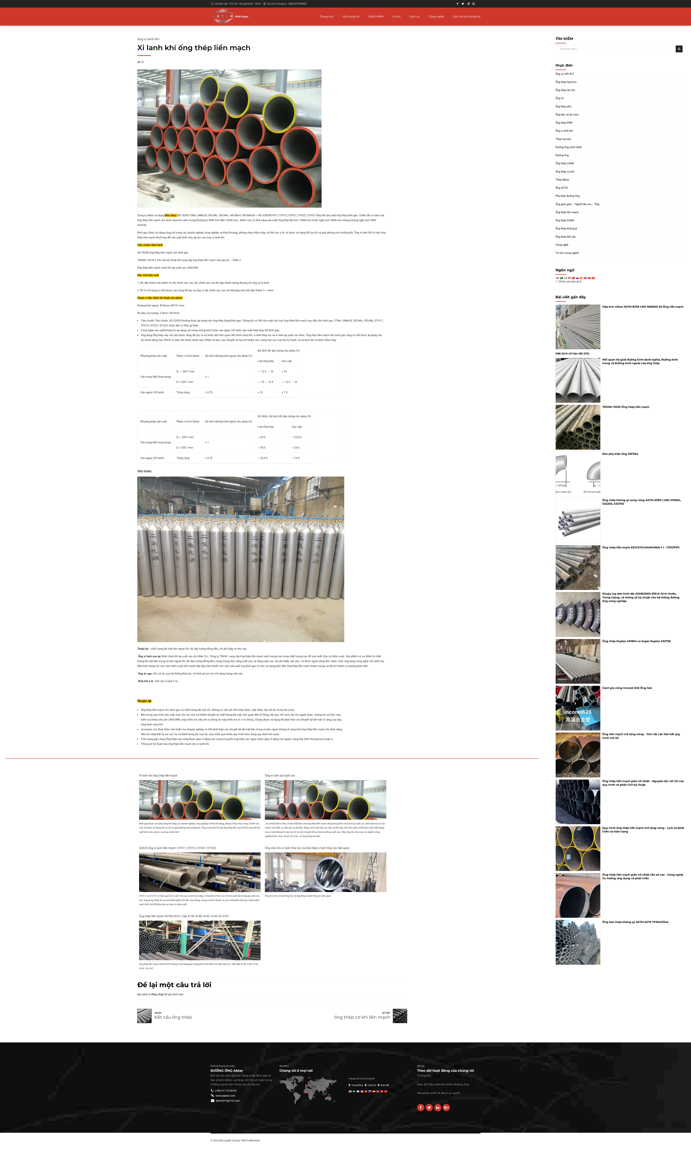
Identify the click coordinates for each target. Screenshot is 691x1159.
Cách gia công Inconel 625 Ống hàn (627, 688)
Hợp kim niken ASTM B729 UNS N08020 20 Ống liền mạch (642, 306)
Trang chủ (326, 16)
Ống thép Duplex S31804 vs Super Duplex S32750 (636, 641)
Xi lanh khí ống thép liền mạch (158, 775)
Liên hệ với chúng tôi (466, 16)
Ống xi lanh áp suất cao (280, 775)
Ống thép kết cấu (565, 236)
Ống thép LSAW (564, 163)
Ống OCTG (561, 187)
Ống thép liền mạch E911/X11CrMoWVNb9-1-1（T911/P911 (640, 547)
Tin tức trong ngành (567, 253)
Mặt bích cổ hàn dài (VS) (572, 353)
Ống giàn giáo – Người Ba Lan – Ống (577, 204)
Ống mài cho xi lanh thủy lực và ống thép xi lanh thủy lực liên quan (307, 848)
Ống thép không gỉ (566, 228)
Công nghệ (436, 16)
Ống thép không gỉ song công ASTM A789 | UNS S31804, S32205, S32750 (641, 501)
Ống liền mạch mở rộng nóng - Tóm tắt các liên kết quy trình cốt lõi (641, 735)
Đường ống (562, 155)
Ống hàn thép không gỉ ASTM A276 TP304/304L (635, 922)
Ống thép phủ (563, 106)
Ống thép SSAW (564, 220)
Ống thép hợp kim (566, 82)
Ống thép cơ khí (564, 171)
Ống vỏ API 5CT (564, 74)
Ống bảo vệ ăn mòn (567, 114)
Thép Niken (562, 179)
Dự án (396, 16)
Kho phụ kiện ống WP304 (620, 454)
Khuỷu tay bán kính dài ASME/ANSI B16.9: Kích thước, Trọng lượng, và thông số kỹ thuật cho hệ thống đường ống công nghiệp (640, 597)
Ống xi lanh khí (148, 39)
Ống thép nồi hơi (565, 90)
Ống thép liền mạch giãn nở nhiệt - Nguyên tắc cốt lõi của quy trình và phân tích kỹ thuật (643, 782)
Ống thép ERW (563, 122)
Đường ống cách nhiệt (568, 147)
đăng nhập (157, 994)
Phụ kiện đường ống (567, 196)
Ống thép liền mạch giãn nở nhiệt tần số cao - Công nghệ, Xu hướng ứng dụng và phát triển (642, 876)
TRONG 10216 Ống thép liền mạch (625, 407)
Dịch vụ (415, 16)
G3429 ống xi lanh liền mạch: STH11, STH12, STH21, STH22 (177, 848)
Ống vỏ (559, 98)
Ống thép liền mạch (567, 212)
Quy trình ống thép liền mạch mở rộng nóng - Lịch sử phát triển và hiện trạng (643, 829)
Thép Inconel (563, 139)
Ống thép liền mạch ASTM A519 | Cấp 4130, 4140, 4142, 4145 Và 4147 (184, 916)
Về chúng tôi (350, 16)
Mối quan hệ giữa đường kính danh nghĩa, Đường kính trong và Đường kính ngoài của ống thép (640, 361)
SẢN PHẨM (375, 16)
